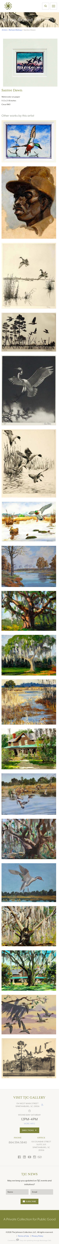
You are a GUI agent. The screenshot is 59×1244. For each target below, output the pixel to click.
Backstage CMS (45, 1240)
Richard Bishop (15, 30)
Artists (4, 30)
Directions (28, 1130)
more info (29, 1123)
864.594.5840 (18, 1142)
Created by (12, 1240)
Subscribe (31, 1201)
